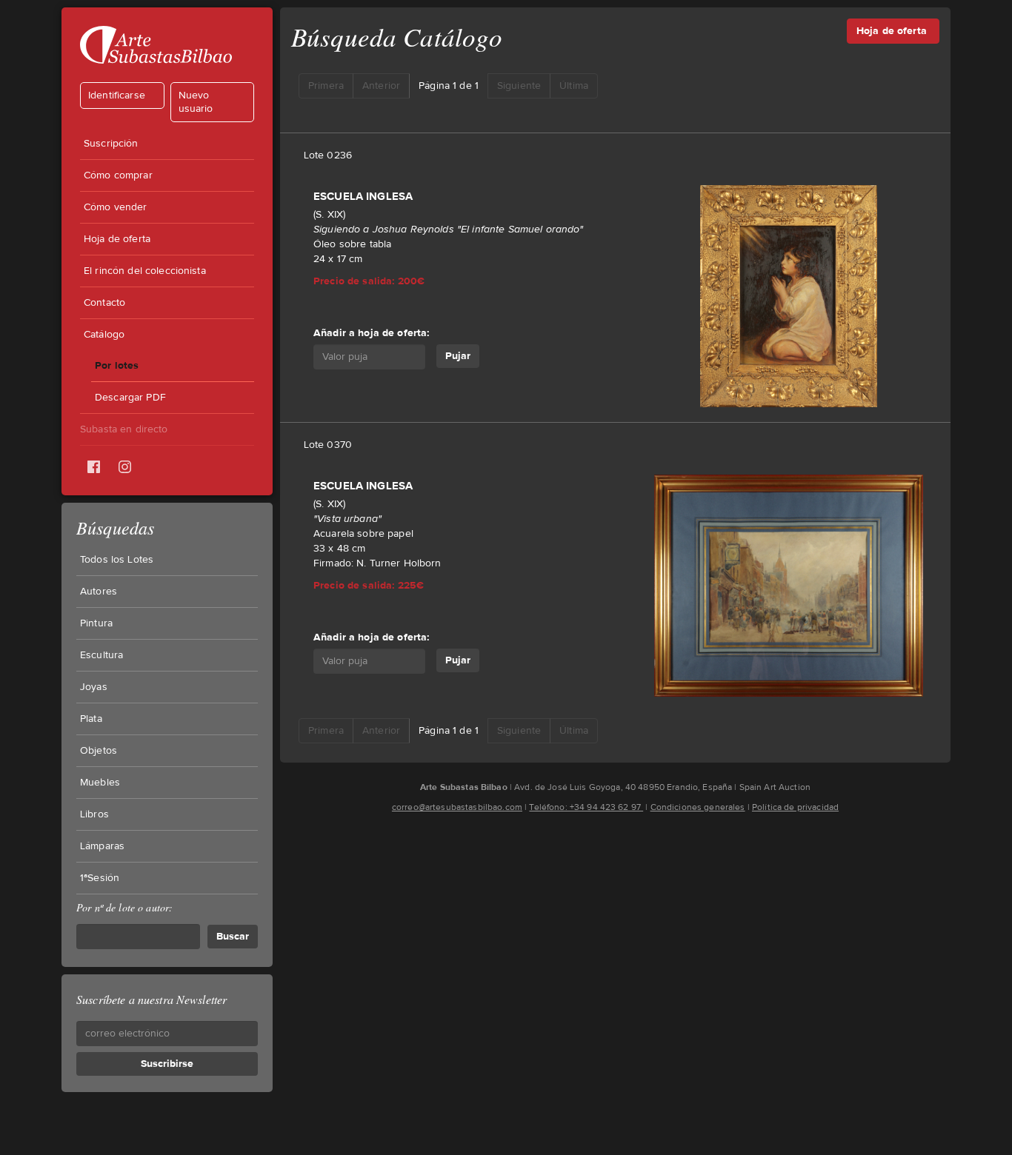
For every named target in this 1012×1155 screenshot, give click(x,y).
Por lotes (117, 365)
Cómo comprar (118, 175)
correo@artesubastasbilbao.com (457, 807)
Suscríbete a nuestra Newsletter (151, 999)
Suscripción (111, 144)
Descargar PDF (130, 398)
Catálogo (104, 335)
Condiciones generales (697, 807)
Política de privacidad (795, 807)
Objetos (98, 751)
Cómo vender (115, 207)
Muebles (100, 783)
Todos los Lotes (116, 560)
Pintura (96, 623)
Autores (98, 591)
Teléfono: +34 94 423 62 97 (586, 807)
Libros (94, 814)
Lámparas (102, 846)
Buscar (232, 936)
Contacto (104, 303)
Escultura (101, 655)
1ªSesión (99, 878)
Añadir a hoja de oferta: (371, 333)
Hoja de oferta (117, 239)
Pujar (457, 355)
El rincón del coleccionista (145, 271)
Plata (91, 719)
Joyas (93, 687)
